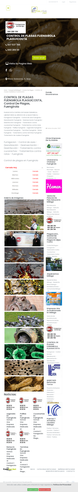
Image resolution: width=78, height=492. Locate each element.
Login (63, 2)
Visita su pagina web (20, 63)
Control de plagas (28, 90)
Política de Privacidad (62, 485)
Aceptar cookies (33, 489)
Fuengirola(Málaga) (15, 90)
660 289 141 (13, 49)
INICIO (32, 469)
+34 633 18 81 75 (53, 2)
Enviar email (39, 57)
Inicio (5, 90)
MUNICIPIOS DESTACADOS (55, 471)
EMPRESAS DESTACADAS (66, 469)
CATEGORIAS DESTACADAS (46, 469)
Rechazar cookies (44, 489)
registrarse (72, 2)
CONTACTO (70, 471)
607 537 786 (13, 44)
